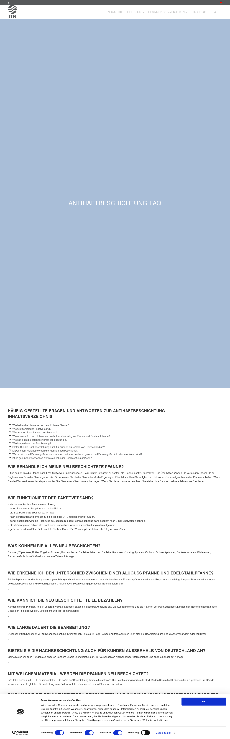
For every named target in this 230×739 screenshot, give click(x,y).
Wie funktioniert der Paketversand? (31, 429)
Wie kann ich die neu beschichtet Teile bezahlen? (39, 440)
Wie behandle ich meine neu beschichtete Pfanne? (40, 425)
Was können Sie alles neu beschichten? (34, 432)
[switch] (89, 732)
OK (204, 701)
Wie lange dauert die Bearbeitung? (31, 443)
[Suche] (215, 12)
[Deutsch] (221, 2)
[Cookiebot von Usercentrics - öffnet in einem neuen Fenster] (20, 733)
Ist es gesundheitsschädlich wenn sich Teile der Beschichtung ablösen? (52, 458)
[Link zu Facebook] (8, 2)
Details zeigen (163, 732)
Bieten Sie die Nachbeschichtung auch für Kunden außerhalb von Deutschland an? (58, 447)
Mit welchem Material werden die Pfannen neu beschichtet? (45, 450)
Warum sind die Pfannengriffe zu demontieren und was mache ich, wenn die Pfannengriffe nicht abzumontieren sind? (77, 454)
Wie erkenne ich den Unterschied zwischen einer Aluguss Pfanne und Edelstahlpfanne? (61, 436)
